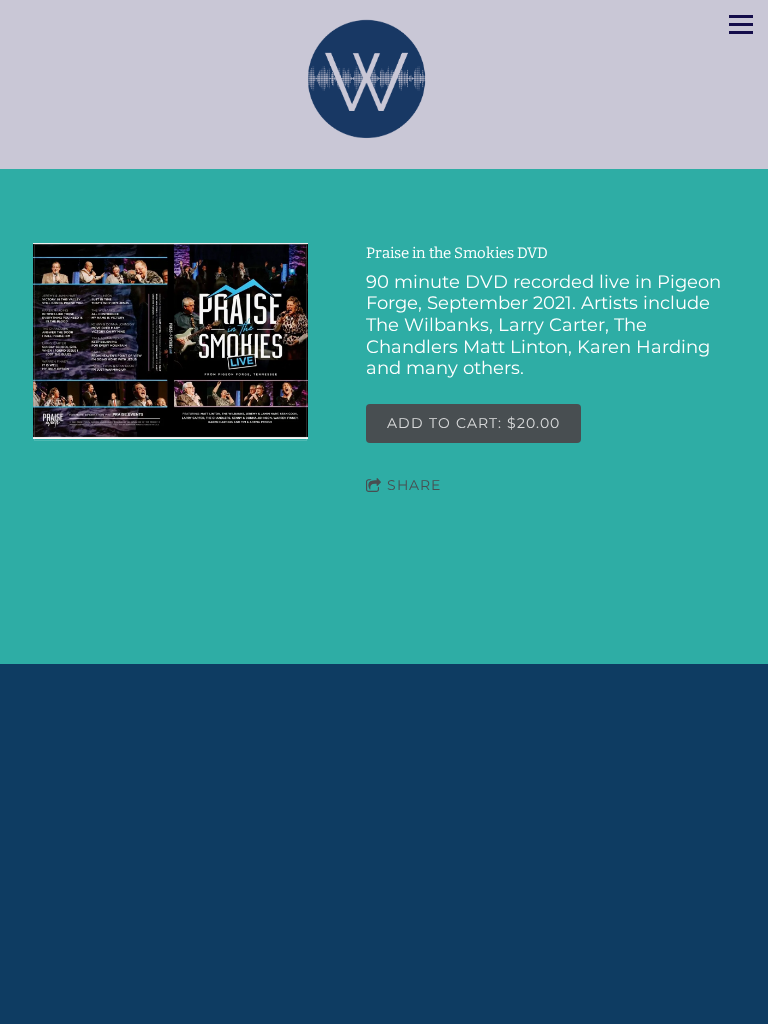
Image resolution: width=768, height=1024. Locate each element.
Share (414, 485)
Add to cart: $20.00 (473, 423)
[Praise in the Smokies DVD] (170, 342)
